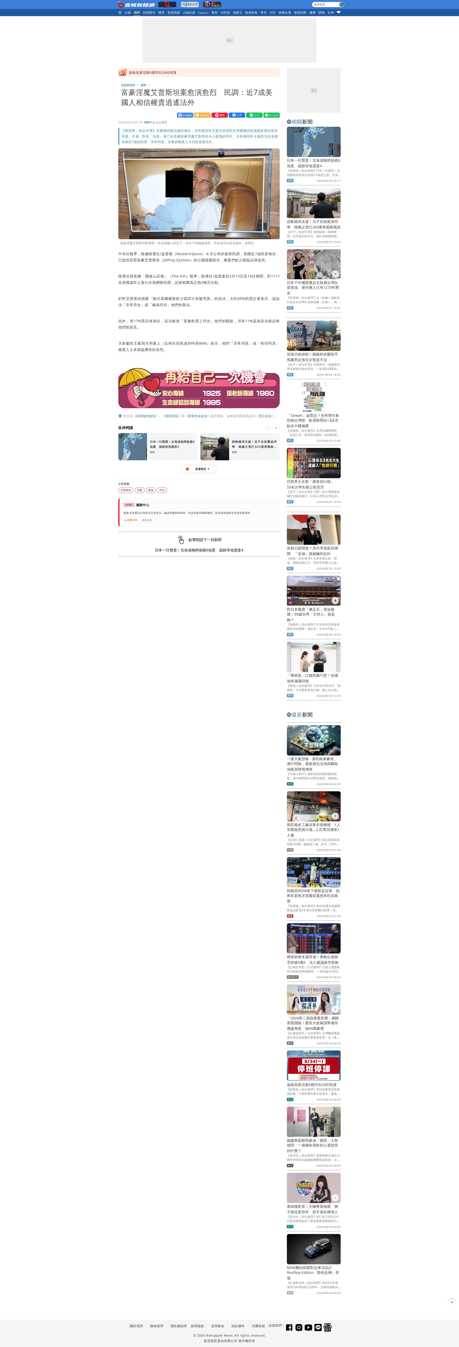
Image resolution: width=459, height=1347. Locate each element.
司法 (162, 490)
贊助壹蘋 (201, 115)
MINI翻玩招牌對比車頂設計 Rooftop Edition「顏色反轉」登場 (313, 1272)
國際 (137, 12)
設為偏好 (184, 115)
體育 (161, 12)
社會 (128, 12)
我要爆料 (219, 115)
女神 (331, 12)
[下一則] (276, 427)
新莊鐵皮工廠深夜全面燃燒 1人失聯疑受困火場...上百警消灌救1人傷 (313, 829)
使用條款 (217, 1326)
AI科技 (225, 12)
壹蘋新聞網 (128, 85)
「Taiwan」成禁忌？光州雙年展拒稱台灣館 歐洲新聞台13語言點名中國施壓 (313, 420)
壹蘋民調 (173, 12)
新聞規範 (197, 1326)
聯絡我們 (156, 1326)
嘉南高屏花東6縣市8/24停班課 (152, 72)
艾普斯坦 (126, 490)
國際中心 (149, 122)
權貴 (150, 490)
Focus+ (203, 13)
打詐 (273, 12)
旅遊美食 (251, 12)
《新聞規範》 (171, 416)
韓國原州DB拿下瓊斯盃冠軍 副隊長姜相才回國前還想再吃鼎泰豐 (313, 896)
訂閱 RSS (132, 520)
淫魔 (139, 490)
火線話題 (189, 12)
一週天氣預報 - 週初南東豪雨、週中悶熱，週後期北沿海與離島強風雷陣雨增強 (312, 764)
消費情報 (258, 1326)
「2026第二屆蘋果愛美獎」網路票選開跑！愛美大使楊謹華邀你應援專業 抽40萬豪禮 (313, 1023)
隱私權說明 (177, 1326)
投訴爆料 (238, 1326)
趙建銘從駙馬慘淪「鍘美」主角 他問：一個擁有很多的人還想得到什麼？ (314, 1145)
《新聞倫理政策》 (146, 416)
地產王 (237, 12)
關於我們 (136, 1326)
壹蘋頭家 (300, 12)
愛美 (215, 12)
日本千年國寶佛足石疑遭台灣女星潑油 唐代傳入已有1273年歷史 (313, 287)
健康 (312, 12)
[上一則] (268, 427)
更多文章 (147, 520)
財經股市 (149, 12)
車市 (264, 12)
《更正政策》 (265, 416)
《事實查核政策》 (197, 416)
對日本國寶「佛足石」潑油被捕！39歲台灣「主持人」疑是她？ (311, 614)
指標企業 (285, 12)
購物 (321, 12)
